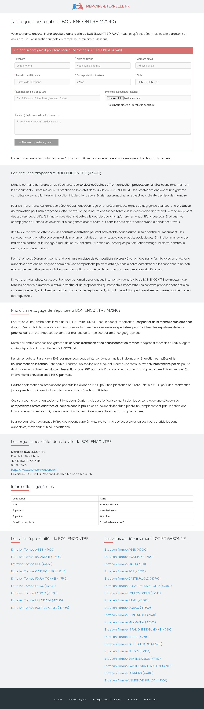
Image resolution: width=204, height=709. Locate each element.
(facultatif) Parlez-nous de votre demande (37, 115)
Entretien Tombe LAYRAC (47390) (34, 593)
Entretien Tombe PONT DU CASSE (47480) (40, 608)
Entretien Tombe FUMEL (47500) (126, 600)
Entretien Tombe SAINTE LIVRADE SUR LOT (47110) (138, 666)
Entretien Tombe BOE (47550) (32, 564)
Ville (138, 75)
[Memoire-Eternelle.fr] (102, 5)
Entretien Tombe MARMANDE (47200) (130, 622)
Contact (132, 699)
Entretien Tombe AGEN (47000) (32, 550)
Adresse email (144, 59)
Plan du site (150, 699)
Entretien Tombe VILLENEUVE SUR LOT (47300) (135, 680)
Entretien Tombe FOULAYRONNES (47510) (39, 579)
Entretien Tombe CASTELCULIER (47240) (38, 571)
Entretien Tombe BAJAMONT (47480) (36, 557)
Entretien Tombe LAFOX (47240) (33, 586)
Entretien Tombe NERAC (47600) (127, 637)
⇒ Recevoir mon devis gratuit (35, 142)
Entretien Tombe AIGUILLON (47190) (129, 557)
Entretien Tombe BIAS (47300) (125, 564)
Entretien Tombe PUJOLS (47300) (127, 651)
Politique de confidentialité (107, 699)
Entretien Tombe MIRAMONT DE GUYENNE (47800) (138, 629)
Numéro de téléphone (27, 75)
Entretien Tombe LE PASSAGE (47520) (37, 600)
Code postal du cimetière (89, 75)
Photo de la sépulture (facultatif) (122, 91)
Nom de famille (84, 59)
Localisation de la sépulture (30, 92)
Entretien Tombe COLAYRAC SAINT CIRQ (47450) (138, 586)
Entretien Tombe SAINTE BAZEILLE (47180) (132, 659)
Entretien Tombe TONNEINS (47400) (129, 673)
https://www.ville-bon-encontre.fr (34, 470)
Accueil (58, 699)
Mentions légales (77, 699)
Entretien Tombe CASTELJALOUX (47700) (132, 579)
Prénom (20, 59)
